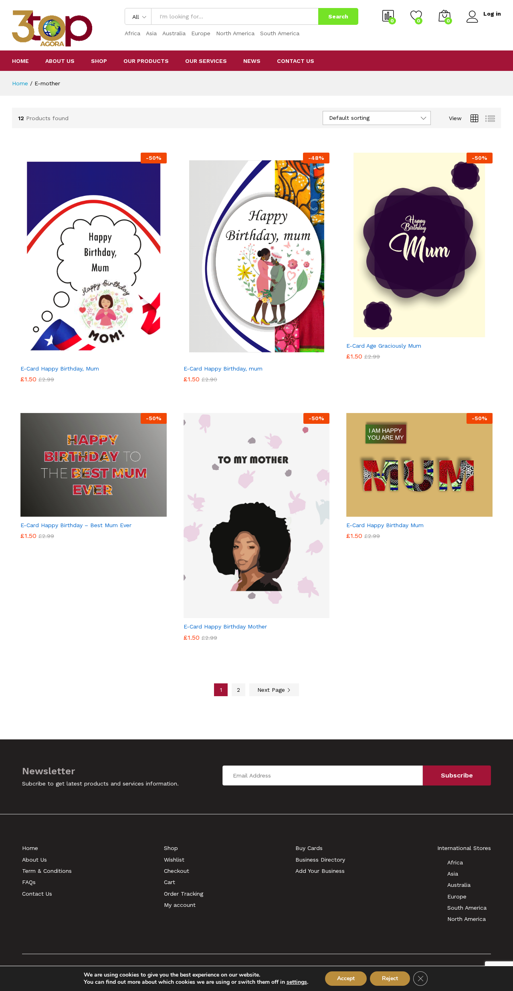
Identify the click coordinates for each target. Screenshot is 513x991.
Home (20, 61)
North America (235, 33)
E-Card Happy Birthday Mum (385, 525)
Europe (200, 33)
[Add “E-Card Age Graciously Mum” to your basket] (392, 332)
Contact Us (295, 61)
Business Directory (320, 859)
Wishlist (174, 859)
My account (180, 905)
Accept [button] (346, 978)
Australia (174, 33)
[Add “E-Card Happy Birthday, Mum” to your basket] (66, 355)
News (252, 61)
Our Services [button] (206, 61)
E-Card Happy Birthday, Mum (59, 368)
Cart (169, 882)
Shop (99, 61)
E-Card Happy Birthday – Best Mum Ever (75, 525)
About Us (60, 61)
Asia (151, 33)
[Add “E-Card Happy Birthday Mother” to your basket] (229, 613)
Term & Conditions (47, 871)
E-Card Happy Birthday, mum (223, 368)
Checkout (176, 871)
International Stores (464, 848)
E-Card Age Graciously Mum (383, 345)
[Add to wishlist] (102, 355)
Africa (132, 33)
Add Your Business (320, 871)
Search (338, 16)
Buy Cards (309, 848)
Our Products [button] (146, 61)
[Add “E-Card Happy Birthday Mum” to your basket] (392, 512)
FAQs (29, 882)
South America (279, 33)
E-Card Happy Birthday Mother (225, 626)
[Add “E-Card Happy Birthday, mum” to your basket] (229, 355)
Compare (121, 355)
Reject (390, 978)
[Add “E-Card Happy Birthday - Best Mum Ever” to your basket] (66, 512)
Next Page (272, 690)
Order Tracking (183, 893)
